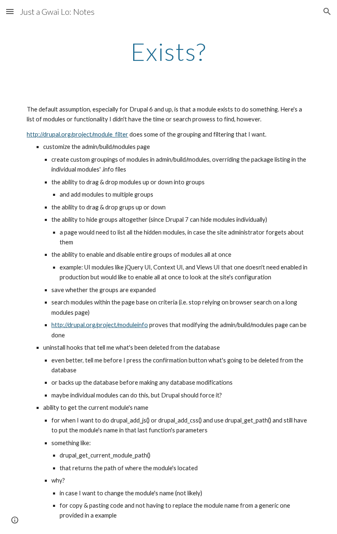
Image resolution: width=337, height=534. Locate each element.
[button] (10, 11)
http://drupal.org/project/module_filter (77, 134)
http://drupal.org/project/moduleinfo (99, 324)
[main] (168, 51)
